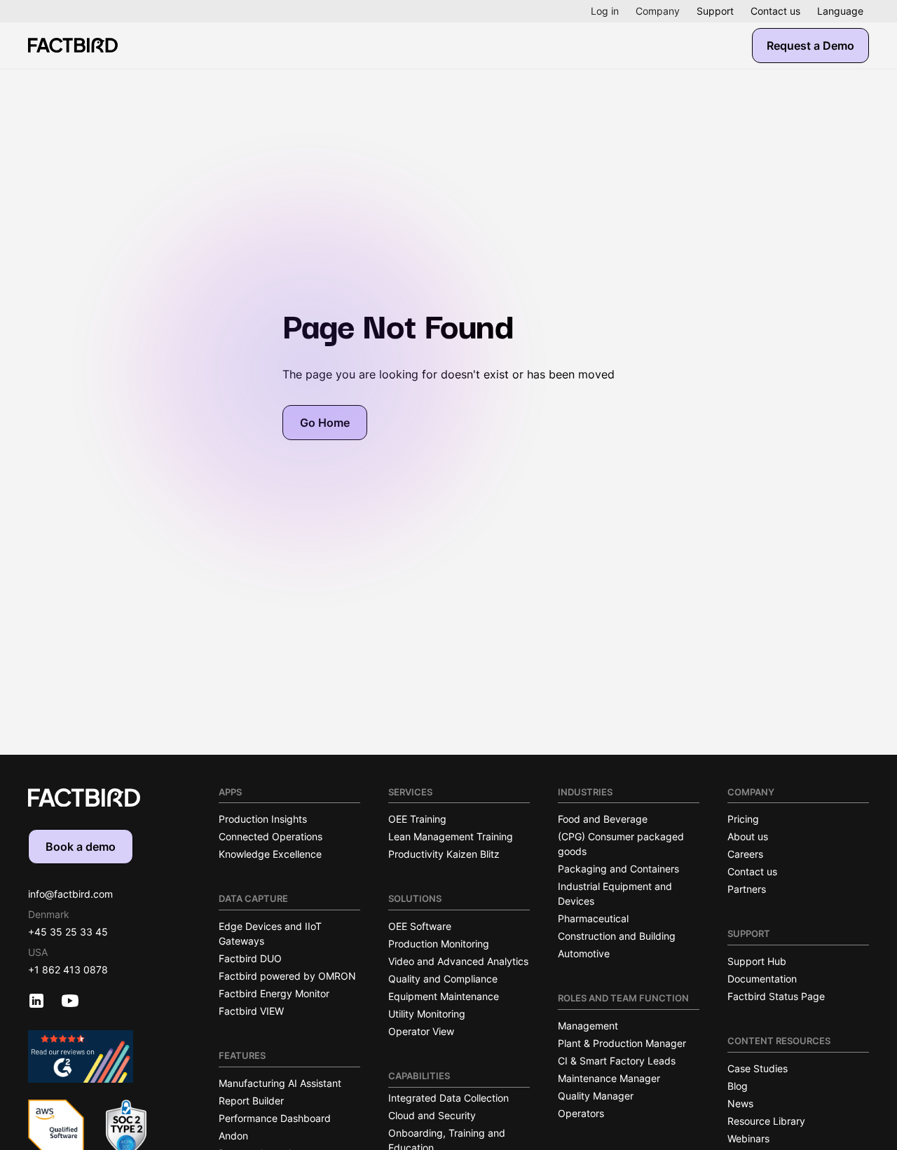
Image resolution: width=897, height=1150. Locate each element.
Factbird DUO (250, 958)
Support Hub (756, 961)
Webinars (748, 1138)
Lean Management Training (450, 836)
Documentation (762, 979)
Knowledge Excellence (270, 854)
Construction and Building (617, 936)
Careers (745, 854)
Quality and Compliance (443, 979)
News (740, 1103)
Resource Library (766, 1121)
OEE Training (417, 819)
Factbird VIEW (251, 1011)
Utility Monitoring (426, 1014)
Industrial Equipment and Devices (615, 893)
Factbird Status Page (776, 996)
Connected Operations (270, 836)
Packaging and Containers (618, 869)
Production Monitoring (438, 944)
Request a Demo (810, 46)
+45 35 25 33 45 (68, 932)
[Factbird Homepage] (73, 45)
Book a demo (81, 847)
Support (715, 11)
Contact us (775, 11)
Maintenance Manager (609, 1078)
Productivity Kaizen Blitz (444, 854)
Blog (737, 1086)
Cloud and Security (432, 1115)
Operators (581, 1113)
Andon (233, 1136)
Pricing (743, 819)
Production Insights (263, 819)
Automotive (584, 953)
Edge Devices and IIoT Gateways (270, 933)
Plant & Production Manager (622, 1043)
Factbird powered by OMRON (287, 976)
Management (588, 1026)
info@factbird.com (70, 894)
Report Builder (251, 1101)
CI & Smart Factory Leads (617, 1061)
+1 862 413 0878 (68, 970)
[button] (604, 11)
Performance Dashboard (275, 1118)
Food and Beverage (603, 819)
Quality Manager (596, 1096)
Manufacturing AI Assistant (280, 1083)
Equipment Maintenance (443, 996)
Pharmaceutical (593, 918)
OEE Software (419, 926)
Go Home (325, 423)
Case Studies (757, 1068)
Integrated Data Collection (448, 1098)
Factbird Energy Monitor (274, 993)
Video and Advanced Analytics (458, 961)
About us (747, 836)
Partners (746, 889)
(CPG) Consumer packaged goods (621, 843)
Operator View (421, 1031)
